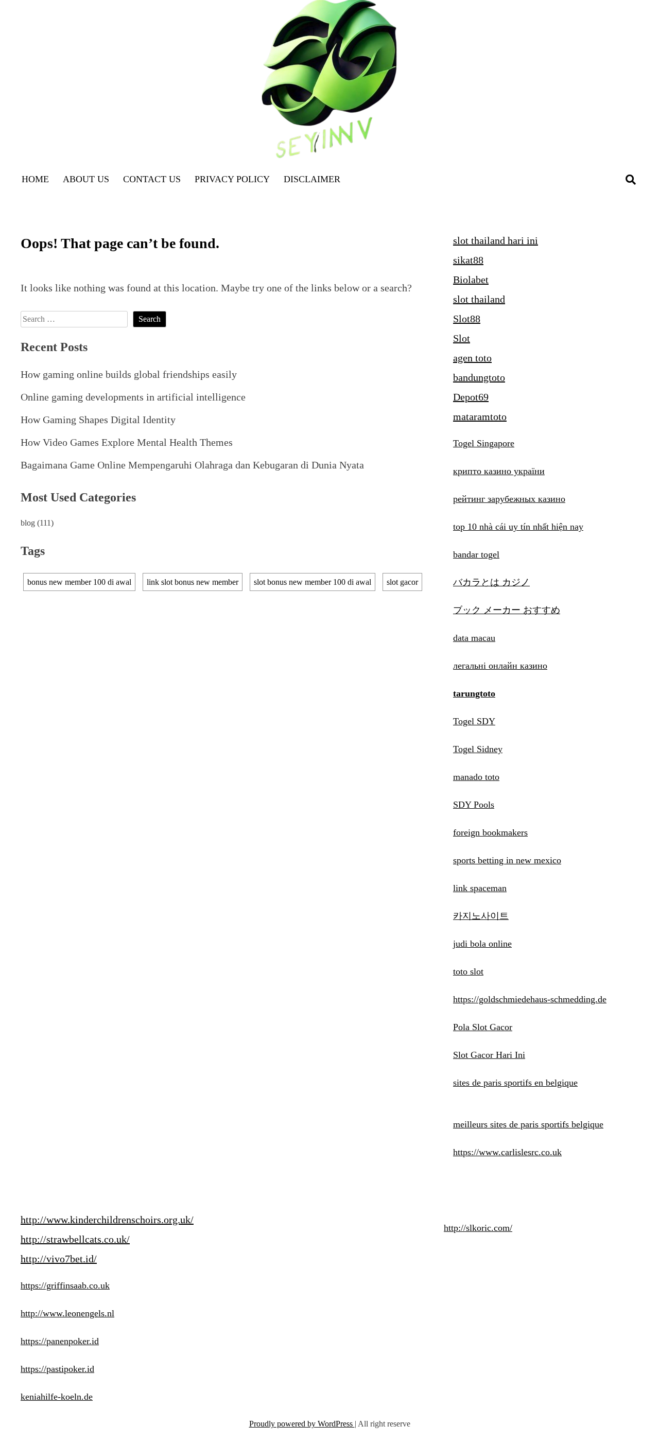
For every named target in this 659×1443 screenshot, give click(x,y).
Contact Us (152, 179)
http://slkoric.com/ (478, 1228)
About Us (86, 179)
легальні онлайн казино (500, 665)
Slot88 (466, 318)
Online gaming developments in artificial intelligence (133, 397)
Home (35, 179)
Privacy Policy (232, 179)
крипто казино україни (499, 471)
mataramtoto (480, 416)
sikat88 (468, 260)
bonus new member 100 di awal (79, 582)
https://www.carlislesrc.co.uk (507, 1152)
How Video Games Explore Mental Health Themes (127, 442)
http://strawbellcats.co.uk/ (75, 1239)
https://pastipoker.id (57, 1369)
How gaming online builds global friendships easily (129, 374)
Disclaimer (312, 179)
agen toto (472, 357)
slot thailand (479, 299)
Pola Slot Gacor (482, 1027)
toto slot (468, 971)
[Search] (631, 179)
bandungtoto (479, 377)
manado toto (476, 777)
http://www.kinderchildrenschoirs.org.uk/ (107, 1219)
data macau (474, 638)
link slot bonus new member (192, 582)
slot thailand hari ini (495, 240)
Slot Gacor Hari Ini (489, 1055)
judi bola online (482, 943)
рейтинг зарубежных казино (509, 499)
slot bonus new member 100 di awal (312, 582)
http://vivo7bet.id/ (59, 1258)
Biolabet (471, 279)
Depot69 (471, 397)
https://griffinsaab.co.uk (65, 1285)
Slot (461, 338)
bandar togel (476, 554)
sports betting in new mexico (507, 860)
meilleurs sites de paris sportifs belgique (528, 1124)
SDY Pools (473, 804)
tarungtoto (474, 693)
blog (28, 522)
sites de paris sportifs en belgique (515, 1082)
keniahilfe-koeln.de (57, 1397)
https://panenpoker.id (60, 1341)
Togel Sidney (477, 749)
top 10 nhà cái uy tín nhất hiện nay (518, 526)
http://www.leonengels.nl (67, 1313)
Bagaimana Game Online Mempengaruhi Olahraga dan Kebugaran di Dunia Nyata (192, 465)
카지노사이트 (481, 916)
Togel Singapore (483, 443)
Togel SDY (474, 721)
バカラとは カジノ (491, 582)
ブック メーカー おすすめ (506, 610)
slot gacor (402, 582)
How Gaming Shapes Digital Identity (98, 419)
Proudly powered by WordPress (302, 1423)
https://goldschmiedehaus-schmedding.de (529, 999)
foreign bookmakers (490, 832)
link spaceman (480, 888)
